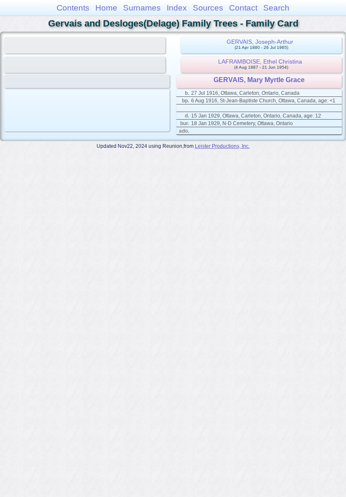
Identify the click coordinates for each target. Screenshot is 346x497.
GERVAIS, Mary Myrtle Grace (259, 79)
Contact (243, 7)
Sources (208, 7)
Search (276, 7)
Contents (73, 7)
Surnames (142, 7)
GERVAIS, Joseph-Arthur (260, 41)
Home (106, 7)
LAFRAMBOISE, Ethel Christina (260, 61)
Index (177, 7)
